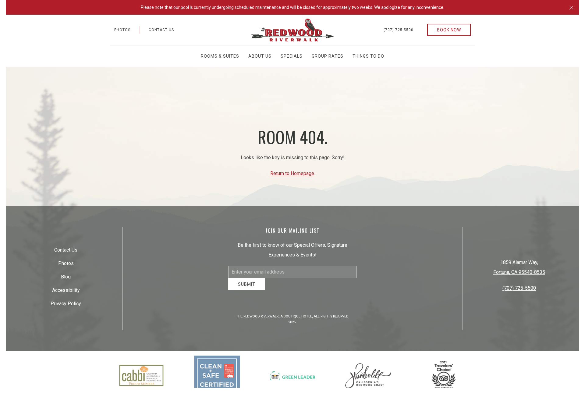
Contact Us (161, 30)
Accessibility (66, 293)
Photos (122, 30)
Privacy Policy (66, 306)
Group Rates (327, 56)
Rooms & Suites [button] (220, 56)
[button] (571, 7)
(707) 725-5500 (398, 30)
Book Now (449, 29)
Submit (246, 288)
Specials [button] (292, 56)
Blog (66, 279)
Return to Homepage (292, 173)
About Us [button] (259, 56)
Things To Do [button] (368, 56)
